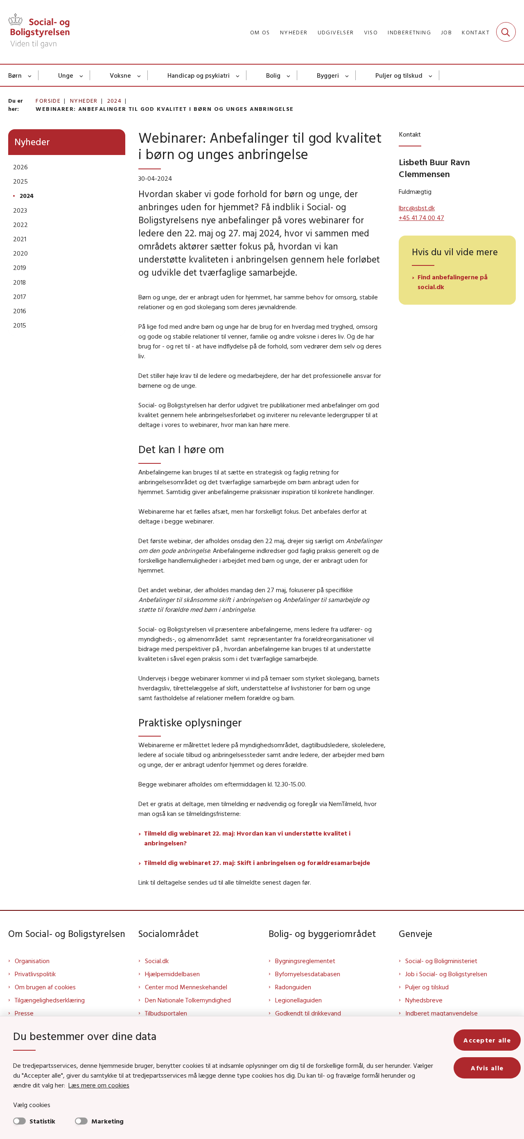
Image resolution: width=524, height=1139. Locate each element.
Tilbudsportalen (166, 1013)
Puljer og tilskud (398, 75)
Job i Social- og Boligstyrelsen (446, 974)
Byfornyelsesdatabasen (307, 974)
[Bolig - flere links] (288, 75)
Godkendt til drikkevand (308, 1013)
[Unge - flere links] (81, 75)
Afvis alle (487, 1068)
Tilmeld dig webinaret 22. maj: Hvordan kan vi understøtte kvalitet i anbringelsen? (247, 838)
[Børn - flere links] (30, 75)
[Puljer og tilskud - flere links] (430, 75)
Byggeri (328, 75)
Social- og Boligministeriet (441, 961)
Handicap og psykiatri (198, 75)
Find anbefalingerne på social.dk (453, 282)
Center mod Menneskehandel (186, 987)
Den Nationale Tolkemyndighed (188, 1000)
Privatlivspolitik (35, 974)
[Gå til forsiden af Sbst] (39, 32)
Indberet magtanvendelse (441, 1013)
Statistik (42, 1121)
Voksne (120, 75)
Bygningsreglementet (305, 961)
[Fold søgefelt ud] (506, 32)
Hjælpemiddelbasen (172, 974)
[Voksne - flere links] (139, 75)
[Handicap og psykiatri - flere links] (238, 75)
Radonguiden (293, 987)
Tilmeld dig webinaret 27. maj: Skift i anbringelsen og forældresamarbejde (257, 862)
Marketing (107, 1121)
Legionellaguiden (298, 1000)
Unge (65, 75)
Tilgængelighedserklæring (50, 1000)
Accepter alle (487, 1040)
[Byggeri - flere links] (347, 75)
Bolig (273, 75)
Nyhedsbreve (424, 1000)
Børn (15, 75)
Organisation (32, 961)
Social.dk (157, 961)
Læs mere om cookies (98, 1085)
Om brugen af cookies (45, 987)
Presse (24, 1013)
